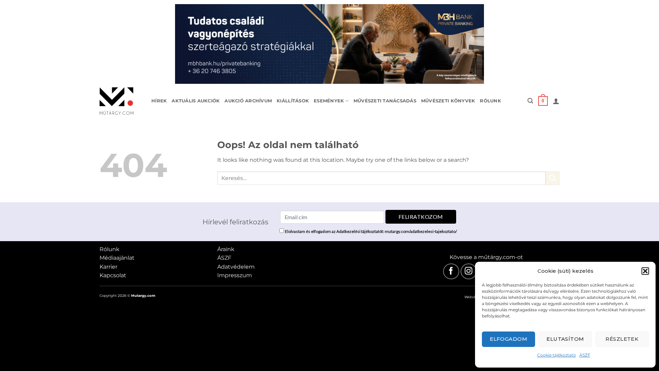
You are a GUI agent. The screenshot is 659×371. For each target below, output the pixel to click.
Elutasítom (565, 339)
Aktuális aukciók (196, 100)
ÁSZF (584, 355)
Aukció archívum (248, 100)
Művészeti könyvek (448, 100)
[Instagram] (469, 271)
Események (329, 100)
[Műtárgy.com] (120, 101)
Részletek (621, 339)
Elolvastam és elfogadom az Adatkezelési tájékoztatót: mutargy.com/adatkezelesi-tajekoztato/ (371, 231)
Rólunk (490, 100)
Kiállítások (293, 100)
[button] (645, 271)
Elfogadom (508, 339)
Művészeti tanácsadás (385, 100)
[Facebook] (451, 271)
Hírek (159, 100)
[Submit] (552, 178)
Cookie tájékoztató (556, 355)
